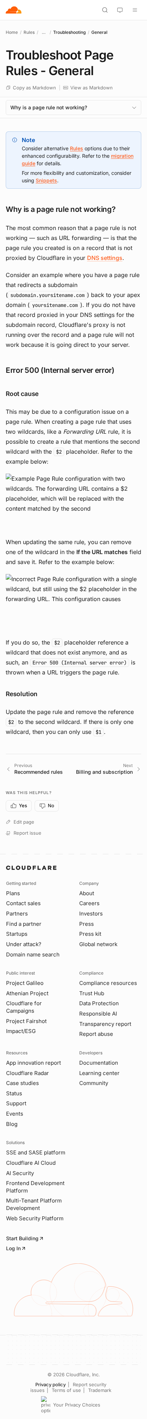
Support (16, 1103)
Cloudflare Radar (27, 1073)
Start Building (22, 1238)
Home (12, 32)
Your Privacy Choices (76, 1405)
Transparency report (105, 1024)
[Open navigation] (134, 10)
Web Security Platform (35, 1218)
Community (93, 1083)
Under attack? (23, 944)
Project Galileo (25, 983)
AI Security (20, 1173)
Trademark (99, 1390)
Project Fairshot (26, 1021)
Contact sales (23, 903)
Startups (16, 933)
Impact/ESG (21, 1031)
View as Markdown (91, 87)
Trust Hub (91, 993)
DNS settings (104, 257)
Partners (17, 913)
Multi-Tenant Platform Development (34, 1204)
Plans (13, 893)
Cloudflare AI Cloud (31, 1162)
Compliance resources (108, 983)
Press (86, 923)
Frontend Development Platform (35, 1187)
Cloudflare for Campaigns (24, 1007)
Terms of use (66, 1390)
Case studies (22, 1083)
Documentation (98, 1062)
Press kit (90, 933)
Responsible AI (98, 1013)
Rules (29, 32)
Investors (91, 913)
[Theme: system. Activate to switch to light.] (120, 10)
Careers (89, 903)
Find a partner (23, 923)
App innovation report (33, 1062)
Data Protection (99, 1003)
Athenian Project (27, 993)
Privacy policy (50, 1384)
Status (14, 1093)
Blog (11, 1124)
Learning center (99, 1073)
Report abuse (96, 1034)
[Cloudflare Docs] (13, 10)
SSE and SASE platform (35, 1152)
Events (14, 1113)
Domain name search (33, 954)
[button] (73, 502)
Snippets (46, 180)
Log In (13, 1248)
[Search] (104, 10)
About (86, 893)
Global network (98, 944)
